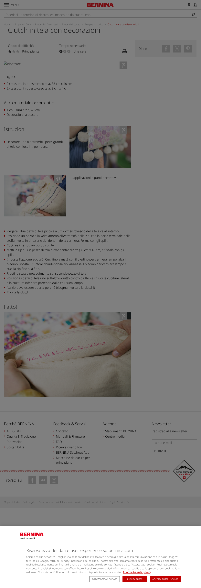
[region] (100, 557)
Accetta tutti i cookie (165, 579)
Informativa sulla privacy (137, 572)
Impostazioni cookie (104, 579)
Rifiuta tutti (134, 579)
